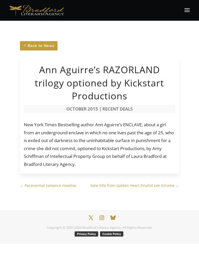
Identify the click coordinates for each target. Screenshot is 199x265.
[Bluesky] (113, 217)
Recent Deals (117, 109)
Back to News (41, 45)
